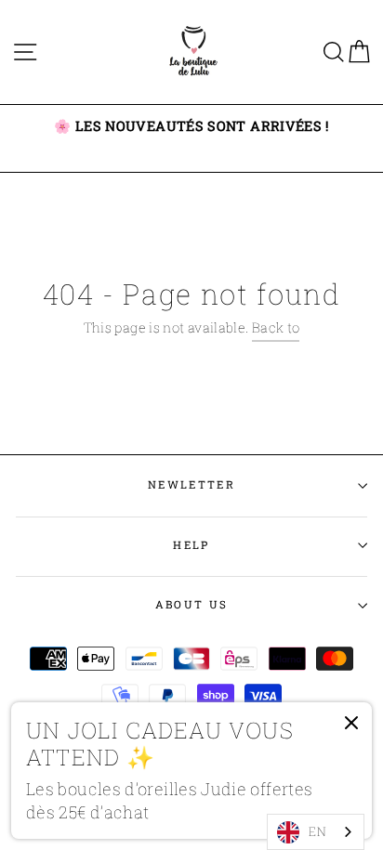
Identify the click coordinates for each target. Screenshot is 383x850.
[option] (191, 126)
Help (191, 545)
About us (192, 604)
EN (317, 831)
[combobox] (315, 832)
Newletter (191, 484)
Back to (276, 327)
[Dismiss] (351, 726)
